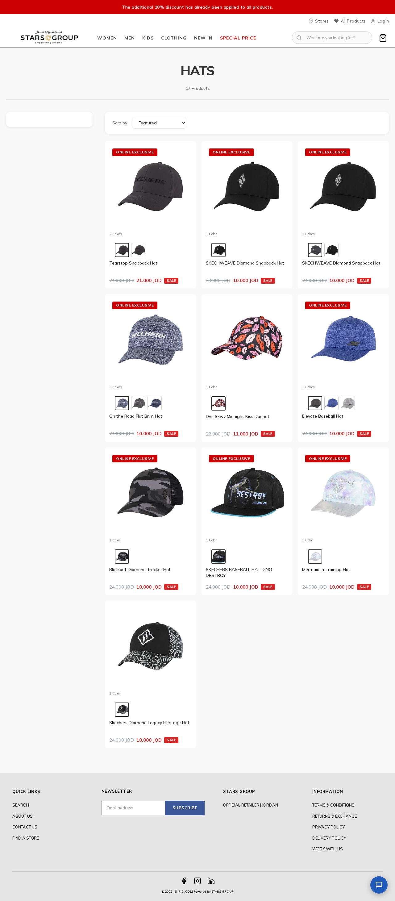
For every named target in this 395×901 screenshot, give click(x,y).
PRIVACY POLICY (328, 826)
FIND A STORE (25, 838)
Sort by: (120, 123)
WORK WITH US (327, 848)
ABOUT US (22, 816)
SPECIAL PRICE (238, 38)
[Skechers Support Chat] (379, 885)
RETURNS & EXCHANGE (334, 816)
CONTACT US (24, 826)
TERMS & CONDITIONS (333, 805)
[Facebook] (184, 881)
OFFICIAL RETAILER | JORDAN (250, 805)
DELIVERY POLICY (329, 838)
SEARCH (20, 805)
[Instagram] (197, 881)
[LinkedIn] (211, 881)
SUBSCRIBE (185, 807)
